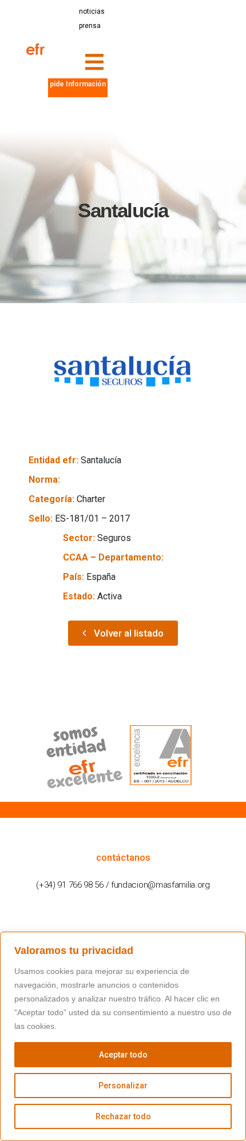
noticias (92, 11)
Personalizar (123, 1085)
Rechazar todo (123, 1116)
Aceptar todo (123, 1054)
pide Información (78, 84)
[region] (123, 1036)
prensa (90, 26)
